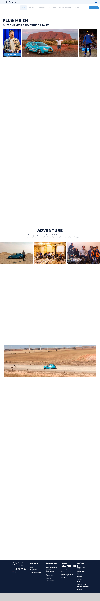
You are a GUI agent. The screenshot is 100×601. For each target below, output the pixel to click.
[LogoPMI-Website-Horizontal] (18, 562)
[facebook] (4, 2)
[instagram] (9, 2)
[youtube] (12, 2)
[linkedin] (15, 2)
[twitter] (7, 2)
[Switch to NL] (96, 2)
